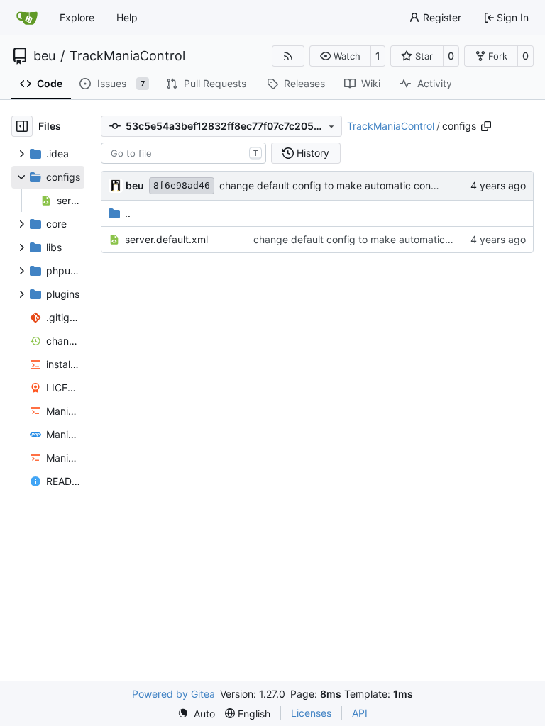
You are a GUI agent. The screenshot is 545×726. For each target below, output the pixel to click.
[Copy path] (486, 126)
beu (44, 56)
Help (127, 17)
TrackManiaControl (127, 56)
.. (128, 213)
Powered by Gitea (173, 694)
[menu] (196, 714)
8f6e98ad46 (181, 185)
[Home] (27, 17)
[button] (340, 56)
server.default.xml (166, 239)
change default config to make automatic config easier (346, 185)
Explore (77, 17)
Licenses (311, 713)
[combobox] (183, 153)
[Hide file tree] (22, 126)
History (313, 153)
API (360, 713)
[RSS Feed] (288, 56)
